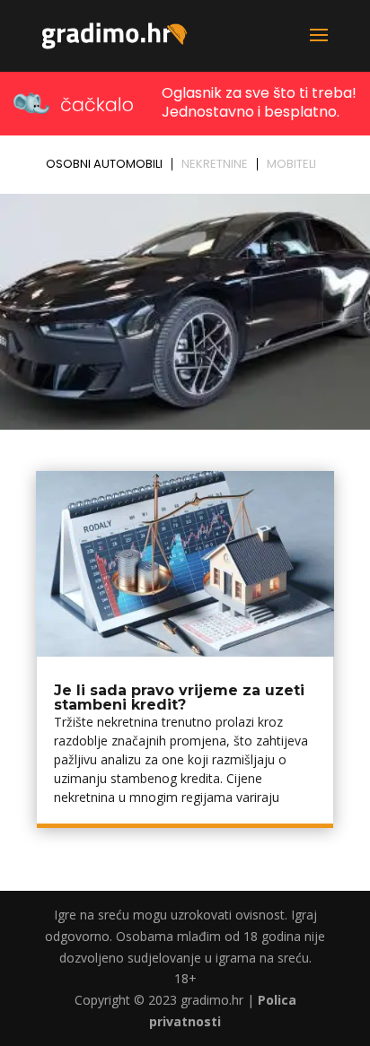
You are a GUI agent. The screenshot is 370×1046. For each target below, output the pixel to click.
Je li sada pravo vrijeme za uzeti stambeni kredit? (179, 697)
